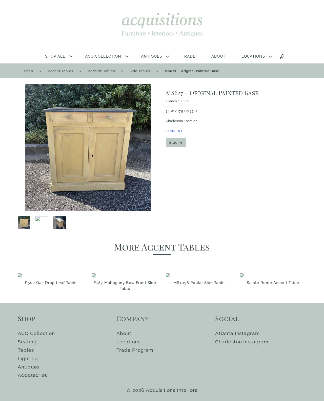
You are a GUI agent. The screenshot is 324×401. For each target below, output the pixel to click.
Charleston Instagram (242, 341)
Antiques (28, 367)
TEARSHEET (175, 131)
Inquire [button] (176, 142)
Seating (27, 341)
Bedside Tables (101, 71)
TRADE (188, 56)
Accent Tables (60, 71)
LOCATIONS (253, 56)
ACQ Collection (36, 333)
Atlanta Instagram (237, 333)
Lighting (28, 358)
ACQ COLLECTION (103, 56)
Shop (28, 71)
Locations (128, 341)
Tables (26, 350)
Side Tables (140, 71)
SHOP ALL (55, 56)
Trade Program (134, 350)
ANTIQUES (151, 56)
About (123, 333)
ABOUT (218, 56)
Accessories (32, 375)
